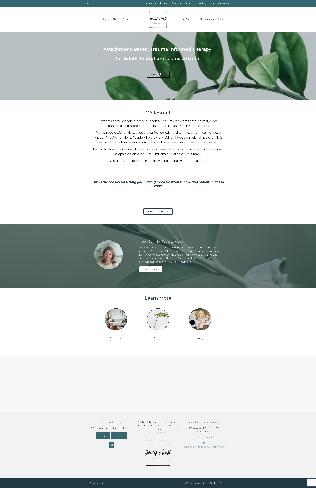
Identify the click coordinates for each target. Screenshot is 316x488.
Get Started (188, 19)
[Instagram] (88, 3)
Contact (222, 19)
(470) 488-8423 (205, 437)
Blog (103, 435)
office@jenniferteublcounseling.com (204, 447)
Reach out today (158, 211)
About (116, 19)
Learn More (158, 74)
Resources (206, 19)
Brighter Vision (218, 483)
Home (105, 19)
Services (127, 19)
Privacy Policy (97, 483)
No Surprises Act (158, 432)
